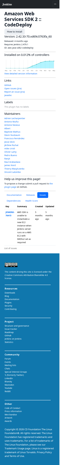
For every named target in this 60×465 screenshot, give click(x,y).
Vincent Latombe (12, 172)
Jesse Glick (9, 141)
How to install (14, 31)
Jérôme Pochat (11, 145)
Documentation (14, 195)
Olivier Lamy (10, 151)
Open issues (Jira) (13, 88)
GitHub (7, 85)
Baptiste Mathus (12, 131)
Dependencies (14, 200)
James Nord (10, 165)
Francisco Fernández (14, 138)
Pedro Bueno (10, 155)
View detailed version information (20, 73)
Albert (7, 128)
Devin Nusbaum (12, 135)
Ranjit (7, 158)
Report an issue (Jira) (14, 91)
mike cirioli (9, 148)
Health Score (31, 200)
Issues (43, 195)
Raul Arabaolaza (12, 162)
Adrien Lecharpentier (14, 118)
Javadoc (8, 95)
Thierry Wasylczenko (14, 168)
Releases (30, 195)
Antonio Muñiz (11, 121)
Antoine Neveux (12, 125)
